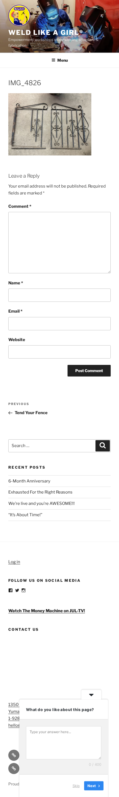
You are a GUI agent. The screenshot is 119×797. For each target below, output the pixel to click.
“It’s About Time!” (25, 514)
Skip (76, 785)
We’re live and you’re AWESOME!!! (41, 503)
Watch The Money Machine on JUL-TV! (46, 610)
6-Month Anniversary (29, 481)
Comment (19, 206)
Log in (14, 561)
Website (16, 339)
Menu (62, 60)
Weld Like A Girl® (45, 32)
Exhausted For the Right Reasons (40, 492)
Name (15, 283)
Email (15, 311)
